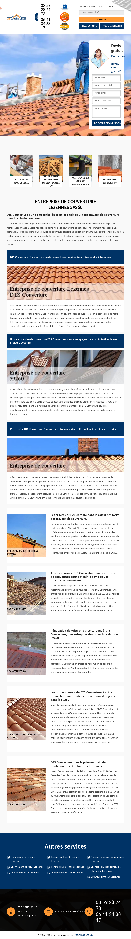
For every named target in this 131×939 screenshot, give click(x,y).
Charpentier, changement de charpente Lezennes (106, 869)
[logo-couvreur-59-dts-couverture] (17, 17)
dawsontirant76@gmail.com (70, 911)
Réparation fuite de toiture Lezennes (65, 859)
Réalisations (89, 26)
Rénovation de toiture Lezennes (67, 867)
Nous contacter (112, 26)
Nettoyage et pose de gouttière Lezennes (107, 859)
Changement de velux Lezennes (27, 867)
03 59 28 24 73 (45, 10)
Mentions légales (84, 935)
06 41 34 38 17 (45, 24)
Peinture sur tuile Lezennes (25, 873)
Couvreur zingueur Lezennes (105, 877)
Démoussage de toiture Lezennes (23, 859)
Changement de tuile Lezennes (67, 873)
